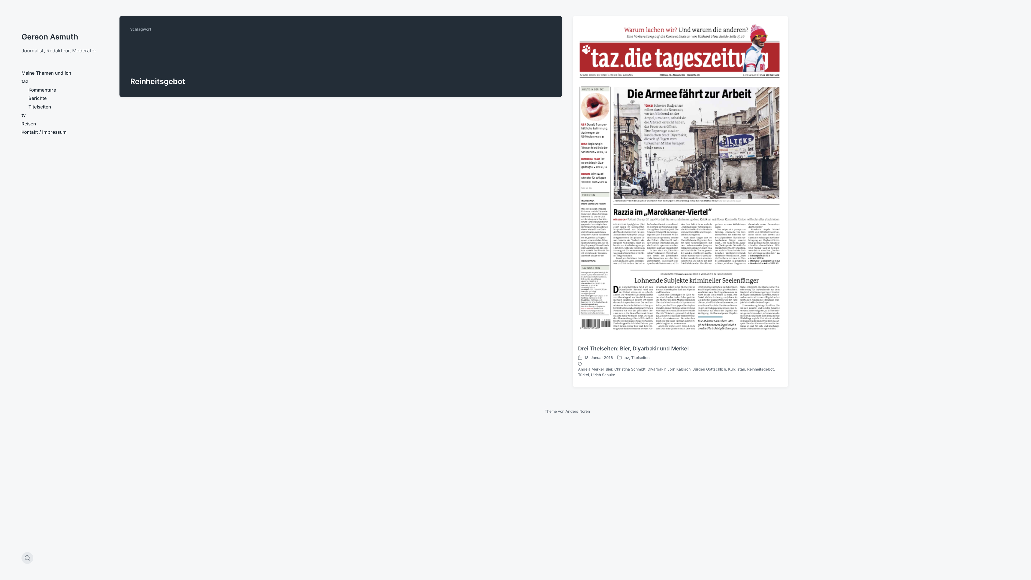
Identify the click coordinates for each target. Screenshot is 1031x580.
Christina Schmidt (629, 369)
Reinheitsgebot (760, 369)
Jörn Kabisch (679, 369)
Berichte (37, 98)
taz (24, 81)
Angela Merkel (591, 369)
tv (23, 115)
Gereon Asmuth (49, 36)
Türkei (583, 374)
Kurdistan (736, 369)
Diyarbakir (656, 369)
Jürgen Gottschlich (709, 369)
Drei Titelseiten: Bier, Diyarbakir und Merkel (633, 348)
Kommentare (42, 90)
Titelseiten (39, 107)
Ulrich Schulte (603, 374)
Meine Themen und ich (46, 73)
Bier (609, 369)
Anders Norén (577, 411)
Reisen (28, 123)
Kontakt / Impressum (44, 132)
